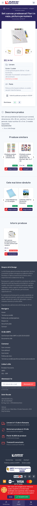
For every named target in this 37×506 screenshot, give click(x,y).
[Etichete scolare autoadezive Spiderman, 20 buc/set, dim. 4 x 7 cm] (26, 147)
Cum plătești (5, 350)
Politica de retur (6, 356)
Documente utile (6, 338)
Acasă (7, 8)
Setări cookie (26, 463)
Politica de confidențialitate (10, 318)
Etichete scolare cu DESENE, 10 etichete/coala (10, 156)
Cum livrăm (5, 353)
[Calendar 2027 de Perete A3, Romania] (26, 193)
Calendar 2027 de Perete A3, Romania (25, 201)
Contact (4, 327)
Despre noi (4, 321)
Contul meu (9, 460)
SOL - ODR (4, 373)
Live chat (18, 460)
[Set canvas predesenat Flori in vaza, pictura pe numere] (11, 233)
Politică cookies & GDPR (12, 463)
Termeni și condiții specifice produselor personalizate (18, 359)
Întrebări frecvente (7, 368)
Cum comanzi (5, 347)
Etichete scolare (20, 10)
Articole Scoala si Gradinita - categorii (23, 8)
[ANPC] (18, 469)
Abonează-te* (28, 384)
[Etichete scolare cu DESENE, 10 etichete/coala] (11, 147)
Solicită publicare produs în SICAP (20, 95)
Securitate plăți (6, 324)
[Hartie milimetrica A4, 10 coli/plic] (11, 193)
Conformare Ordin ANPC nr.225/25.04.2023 (15, 336)
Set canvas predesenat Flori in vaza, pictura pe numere (11, 242)
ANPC (3, 371)
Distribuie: (7, 102)
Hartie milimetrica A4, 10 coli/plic (11, 200)
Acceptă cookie (23, 497)
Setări (10, 497)
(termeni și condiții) (11, 79)
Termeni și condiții (7, 315)
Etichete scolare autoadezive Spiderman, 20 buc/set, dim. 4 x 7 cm (25, 157)
